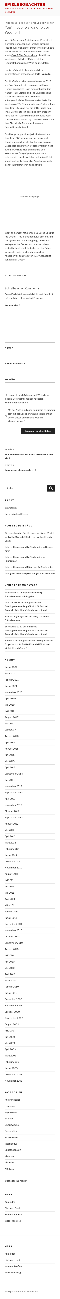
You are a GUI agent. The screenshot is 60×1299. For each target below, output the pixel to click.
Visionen (9, 1156)
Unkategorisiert (13, 1150)
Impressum (11, 508)
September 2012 (14, 817)
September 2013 (14, 792)
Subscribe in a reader (16, 1180)
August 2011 (11, 874)
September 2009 (14, 1018)
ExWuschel (10, 626)
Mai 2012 (9, 830)
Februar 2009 (12, 1062)
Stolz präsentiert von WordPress (21, 1291)
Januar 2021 (11, 686)
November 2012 (13, 805)
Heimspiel (10, 1106)
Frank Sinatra (47, 47)
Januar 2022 (11, 667)
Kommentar (12, 305)
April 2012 (10, 836)
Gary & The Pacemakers (24, 55)
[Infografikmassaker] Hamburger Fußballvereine (30, 573)
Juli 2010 (9, 955)
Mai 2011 (9, 892)
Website (10, 379)
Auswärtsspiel (12, 1099)
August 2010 (12, 949)
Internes (9, 1118)
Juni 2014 (10, 780)
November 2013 (13, 786)
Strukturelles (11, 1137)
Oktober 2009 (12, 1011)
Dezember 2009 (13, 999)
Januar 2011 (11, 918)
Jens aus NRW (12, 602)
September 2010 (14, 943)
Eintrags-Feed (12, 1208)
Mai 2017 (9, 723)
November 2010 (13, 930)
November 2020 (13, 692)
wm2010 (9, 1168)
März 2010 (10, 980)
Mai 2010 (10, 968)
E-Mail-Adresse (15, 363)
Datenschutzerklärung (16, 514)
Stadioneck (10, 592)
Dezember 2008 (13, 1074)
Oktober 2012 (12, 811)
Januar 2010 (11, 993)
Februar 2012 (12, 849)
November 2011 (13, 867)
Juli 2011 (9, 880)
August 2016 (12, 736)
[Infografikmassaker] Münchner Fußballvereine (29, 567)
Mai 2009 (10, 1043)
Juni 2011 (9, 886)
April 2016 (10, 742)
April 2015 (10, 767)
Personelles (11, 1131)
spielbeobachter (25, 4)
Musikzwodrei (18, 276)
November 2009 (13, 1005)
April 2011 (10, 899)
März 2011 (10, 905)
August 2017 (11, 717)
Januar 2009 (11, 1068)
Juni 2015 (10, 755)
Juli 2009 (9, 1030)
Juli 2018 (9, 711)
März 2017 (10, 730)
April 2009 (10, 1049)
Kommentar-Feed (14, 1214)
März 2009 (10, 1055)
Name (9, 347)
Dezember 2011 (13, 861)
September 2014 (14, 773)
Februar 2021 (12, 679)
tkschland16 (11, 1143)
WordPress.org (13, 1220)
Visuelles (9, 1162)
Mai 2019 (10, 704)
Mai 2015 (10, 761)
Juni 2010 (10, 961)
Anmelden (10, 1202)
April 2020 (10, 698)
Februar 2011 (11, 911)
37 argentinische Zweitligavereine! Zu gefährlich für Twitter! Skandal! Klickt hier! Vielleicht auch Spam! (29, 537)
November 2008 (13, 1080)
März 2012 (10, 842)
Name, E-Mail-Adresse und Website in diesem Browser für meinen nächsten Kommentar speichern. (27, 399)
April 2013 (10, 799)
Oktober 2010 (12, 936)
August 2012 (11, 823)
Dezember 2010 (13, 924)
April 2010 (10, 974)
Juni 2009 (10, 1037)
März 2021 (10, 673)
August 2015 (12, 748)
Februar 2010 (12, 986)
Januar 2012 (11, 855)
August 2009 (12, 1024)
